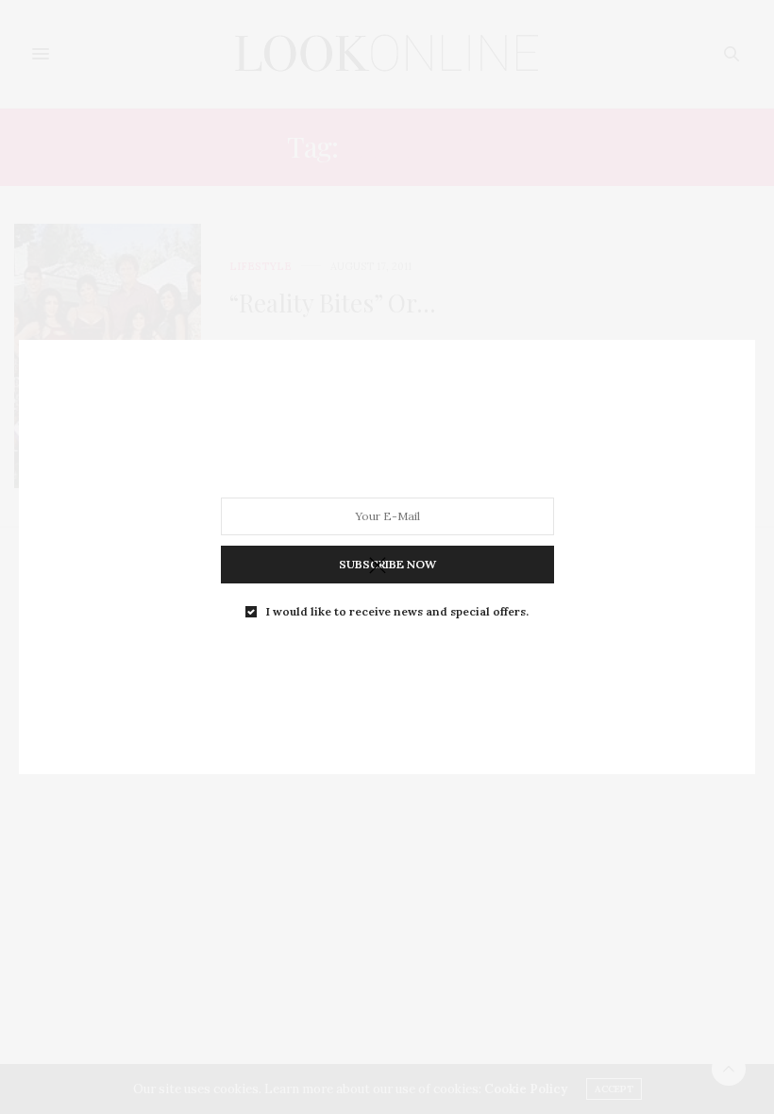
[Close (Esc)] (377, 566)
